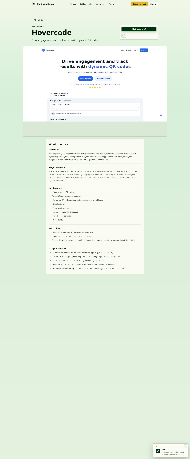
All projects (38, 20)
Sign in (153, 4)
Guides (83, 4)
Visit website (137, 29)
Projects (73, 4)
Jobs (90, 4)
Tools (111, 4)
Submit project (139, 4)
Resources (99, 4)
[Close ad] (185, 446)
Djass (164, 449)
